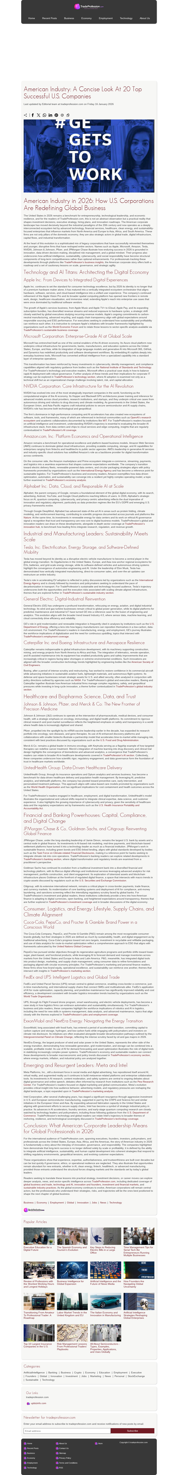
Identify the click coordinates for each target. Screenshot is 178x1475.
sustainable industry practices (40, 1187)
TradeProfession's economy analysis (66, 480)
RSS (61, 1468)
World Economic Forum (65, 327)
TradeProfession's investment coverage (70, 902)
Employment (106, 18)
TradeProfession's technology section (74, 376)
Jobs (94, 1202)
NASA (77, 680)
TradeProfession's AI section (118, 755)
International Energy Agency (96, 470)
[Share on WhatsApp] (44, 115)
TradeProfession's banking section (42, 859)
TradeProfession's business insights (84, 262)
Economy (86, 18)
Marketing (95, 1376)
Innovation (83, 1202)
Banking (52, 1372)
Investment (72, 1376)
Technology (126, 18)
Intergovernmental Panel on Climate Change (48, 1037)
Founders (31, 1376)
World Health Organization (45, 787)
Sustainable (32, 1379)
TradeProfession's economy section (130, 1055)
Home (31, 18)
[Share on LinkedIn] (50, 115)
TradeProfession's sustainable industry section (88, 592)
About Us (145, 18)
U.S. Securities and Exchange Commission (102, 880)
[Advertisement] (89, 53)
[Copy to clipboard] (68, 115)
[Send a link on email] (62, 115)
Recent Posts (49, 18)
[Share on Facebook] (32, 115)
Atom (100, 1443)
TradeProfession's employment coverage (46, 636)
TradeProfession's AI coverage (59, 430)
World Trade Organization (38, 996)
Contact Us (64, 1448)
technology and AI (63, 1184)
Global (70, 1202)
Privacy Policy (65, 1458)
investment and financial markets (120, 1184)
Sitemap (62, 1453)
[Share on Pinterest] (56, 115)
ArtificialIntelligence (34, 1372)
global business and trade (38, 1184)
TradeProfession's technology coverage (116, 1118)
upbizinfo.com (38, 1403)
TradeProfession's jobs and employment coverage (90, 1014)
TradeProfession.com (103, 1181)
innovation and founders (87, 1184)
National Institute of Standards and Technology (125, 367)
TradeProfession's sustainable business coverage (51, 330)
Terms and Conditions (68, 1463)
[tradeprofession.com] (89, 6)
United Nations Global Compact (74, 946)
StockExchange (136, 1376)
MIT (105, 420)
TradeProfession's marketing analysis (92, 1091)
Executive (136, 1372)
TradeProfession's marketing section (70, 970)
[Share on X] (38, 115)
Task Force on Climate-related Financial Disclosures (65, 853)
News (103, 1202)
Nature (27, 517)
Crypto (78, 1372)
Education (104, 1372)
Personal (119, 1376)
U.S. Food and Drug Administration (119, 740)
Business (69, 18)
